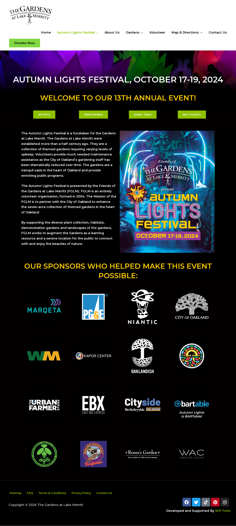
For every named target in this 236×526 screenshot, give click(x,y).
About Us (112, 32)
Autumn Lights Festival (76, 32)
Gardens (132, 32)
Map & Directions (185, 32)
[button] (24, 43)
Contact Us (218, 32)
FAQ (30, 493)
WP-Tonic (223, 511)
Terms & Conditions (52, 493)
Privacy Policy (81, 493)
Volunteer (157, 32)
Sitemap (16, 493)
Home (46, 32)
